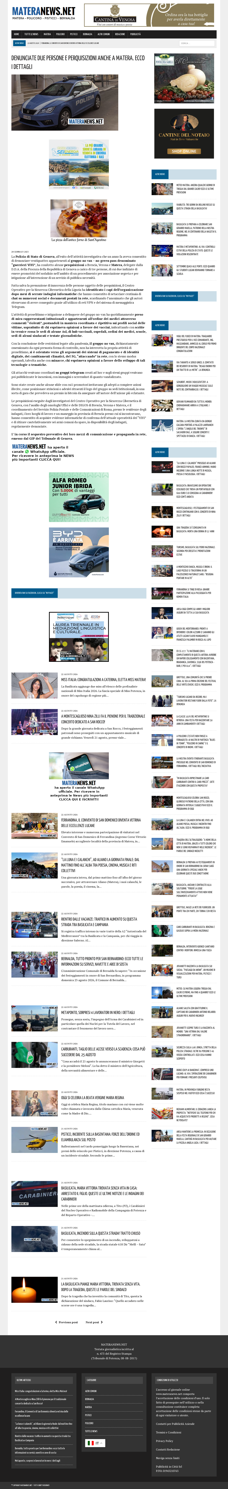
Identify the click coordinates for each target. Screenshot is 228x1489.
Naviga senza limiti (167, 1458)
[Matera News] (43, 12)
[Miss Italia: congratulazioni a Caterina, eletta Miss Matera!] (34, 696)
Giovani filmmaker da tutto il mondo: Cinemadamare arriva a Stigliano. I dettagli (194, 405)
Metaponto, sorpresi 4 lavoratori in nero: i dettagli (98, 1012)
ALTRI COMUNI (104, 34)
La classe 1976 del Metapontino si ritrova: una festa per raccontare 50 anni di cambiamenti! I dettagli (195, 720)
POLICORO (60, 34)
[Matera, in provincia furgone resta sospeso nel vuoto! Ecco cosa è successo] (162, 1097)
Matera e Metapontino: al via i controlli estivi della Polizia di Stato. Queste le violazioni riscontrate (196, 250)
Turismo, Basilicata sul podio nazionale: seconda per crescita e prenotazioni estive (196, 550)
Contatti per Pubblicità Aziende (175, 1424)
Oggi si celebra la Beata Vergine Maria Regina (92, 1097)
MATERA (47, 34)
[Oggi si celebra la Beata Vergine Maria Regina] (34, 1114)
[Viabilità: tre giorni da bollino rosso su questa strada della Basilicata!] (162, 212)
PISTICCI (73, 34)
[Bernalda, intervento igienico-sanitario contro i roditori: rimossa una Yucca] (162, 954)
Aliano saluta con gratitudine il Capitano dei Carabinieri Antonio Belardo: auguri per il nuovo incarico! (196, 1011)
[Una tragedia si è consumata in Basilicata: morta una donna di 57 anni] (162, 535)
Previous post (68, 1322)
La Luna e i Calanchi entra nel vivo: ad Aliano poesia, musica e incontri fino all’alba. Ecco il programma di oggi (195, 823)
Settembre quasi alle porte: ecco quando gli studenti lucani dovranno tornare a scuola (196, 270)
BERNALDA (87, 34)
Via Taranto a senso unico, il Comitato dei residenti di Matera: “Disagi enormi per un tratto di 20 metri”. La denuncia (196, 366)
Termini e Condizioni (168, 1432)
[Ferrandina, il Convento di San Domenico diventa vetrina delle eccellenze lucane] (34, 836)
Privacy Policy (164, 1441)
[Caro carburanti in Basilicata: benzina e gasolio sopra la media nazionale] (162, 935)
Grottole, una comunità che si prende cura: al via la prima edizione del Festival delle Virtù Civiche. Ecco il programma (196, 681)
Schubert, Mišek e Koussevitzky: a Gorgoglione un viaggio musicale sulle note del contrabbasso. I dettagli (195, 385)
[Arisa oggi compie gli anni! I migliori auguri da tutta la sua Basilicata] (162, 617)
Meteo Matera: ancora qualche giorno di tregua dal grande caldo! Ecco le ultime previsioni (196, 188)
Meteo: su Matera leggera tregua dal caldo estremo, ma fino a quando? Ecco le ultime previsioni (196, 992)
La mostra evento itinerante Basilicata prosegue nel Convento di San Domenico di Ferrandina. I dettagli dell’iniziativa (196, 762)
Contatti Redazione (168, 1449)
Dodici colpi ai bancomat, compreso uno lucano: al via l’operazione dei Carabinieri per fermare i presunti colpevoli (196, 1073)
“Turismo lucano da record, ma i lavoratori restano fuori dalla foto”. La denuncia (196, 700)
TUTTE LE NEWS (31, 34)
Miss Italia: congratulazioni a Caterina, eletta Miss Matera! (103, 679)
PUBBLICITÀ (135, 34)
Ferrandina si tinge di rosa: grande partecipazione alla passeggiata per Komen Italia (194, 593)
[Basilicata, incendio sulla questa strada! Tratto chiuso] (34, 1250)
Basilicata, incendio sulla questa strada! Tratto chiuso (100, 1233)
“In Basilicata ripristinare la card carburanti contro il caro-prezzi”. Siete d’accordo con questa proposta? (195, 781)
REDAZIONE (120, 34)
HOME (16, 34)
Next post (92, 1322)
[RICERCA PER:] (197, 43)
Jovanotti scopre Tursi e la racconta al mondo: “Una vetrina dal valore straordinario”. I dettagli (196, 1031)
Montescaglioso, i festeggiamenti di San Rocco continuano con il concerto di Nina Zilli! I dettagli (196, 511)
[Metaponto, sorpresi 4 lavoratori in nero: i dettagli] (34, 1029)
